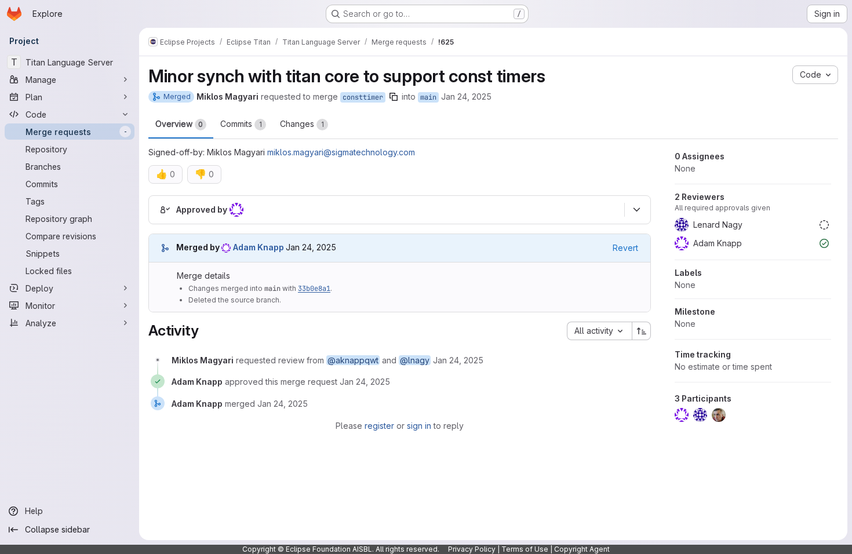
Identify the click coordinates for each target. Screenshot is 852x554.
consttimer (363, 97)
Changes (302, 124)
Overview (179, 124)
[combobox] (599, 331)
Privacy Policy (472, 549)
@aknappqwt (352, 360)
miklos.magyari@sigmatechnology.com (341, 152)
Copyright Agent (582, 549)
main (428, 97)
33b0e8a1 (314, 288)
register (379, 426)
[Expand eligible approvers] (636, 210)
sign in (419, 426)
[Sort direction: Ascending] (641, 331)
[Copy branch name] (393, 97)
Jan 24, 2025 (466, 96)
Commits (241, 124)
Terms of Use (524, 549)
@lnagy (414, 360)
